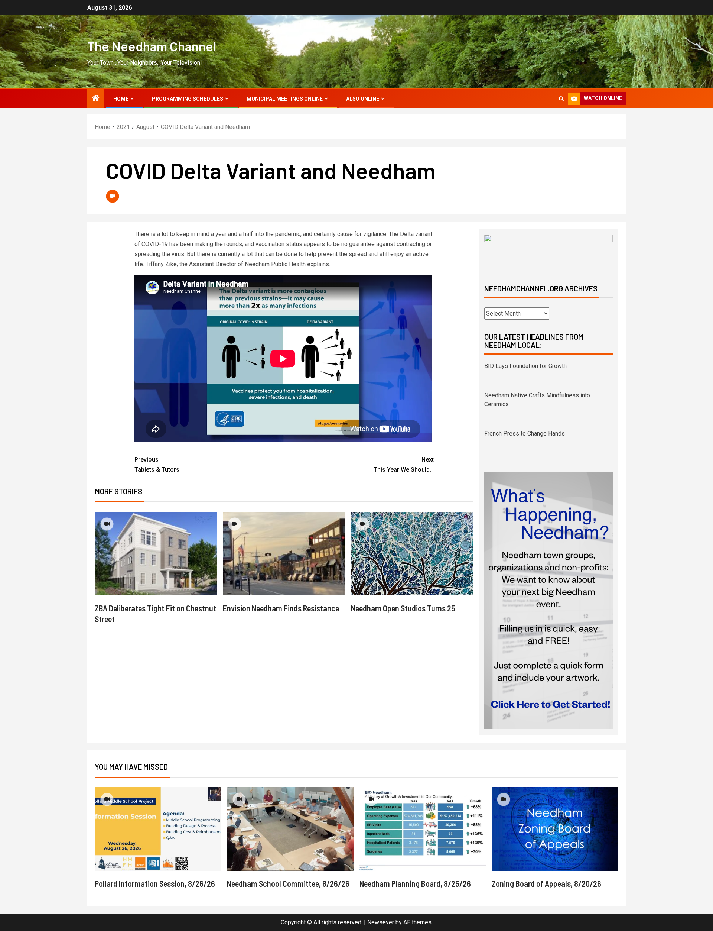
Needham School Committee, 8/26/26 (288, 892)
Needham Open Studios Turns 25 (403, 608)
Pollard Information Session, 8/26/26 (155, 892)
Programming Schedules (187, 99)
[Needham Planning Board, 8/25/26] (422, 838)
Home (120, 99)
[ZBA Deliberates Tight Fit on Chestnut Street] (156, 553)
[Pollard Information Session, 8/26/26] (158, 838)
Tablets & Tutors (156, 464)
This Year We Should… (404, 464)
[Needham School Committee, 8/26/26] (290, 838)
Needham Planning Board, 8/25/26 (415, 892)
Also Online (362, 99)
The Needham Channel (151, 46)
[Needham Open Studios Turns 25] (412, 553)
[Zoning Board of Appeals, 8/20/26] (555, 838)
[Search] (561, 98)
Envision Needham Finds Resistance (281, 608)
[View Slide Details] (548, 253)
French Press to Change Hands (524, 406)
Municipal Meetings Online (285, 99)
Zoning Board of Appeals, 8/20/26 (546, 892)
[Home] (96, 99)
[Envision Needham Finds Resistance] (284, 553)
